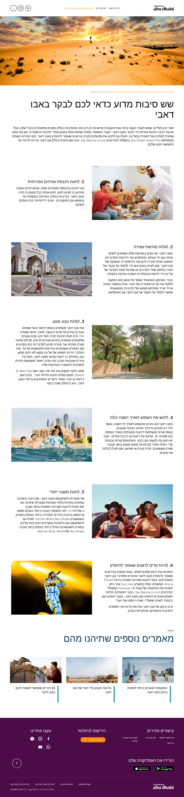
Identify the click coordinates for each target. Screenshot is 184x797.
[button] (13, 8)
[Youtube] (40, 747)
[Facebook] (48, 738)
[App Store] (142, 768)
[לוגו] (163, 8)
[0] (21, 8)
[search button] (28, 8)
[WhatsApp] (48, 747)
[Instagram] (40, 738)
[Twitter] (32, 738)
